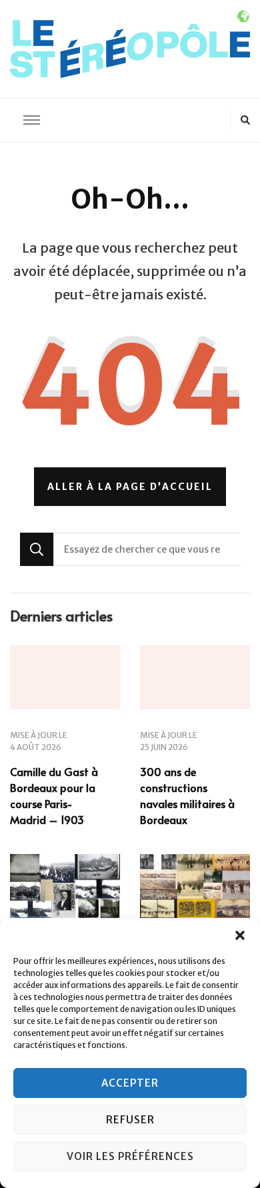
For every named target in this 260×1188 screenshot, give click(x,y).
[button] (240, 935)
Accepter (130, 1083)
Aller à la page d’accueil (130, 487)
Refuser (130, 1119)
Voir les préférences (130, 1156)
